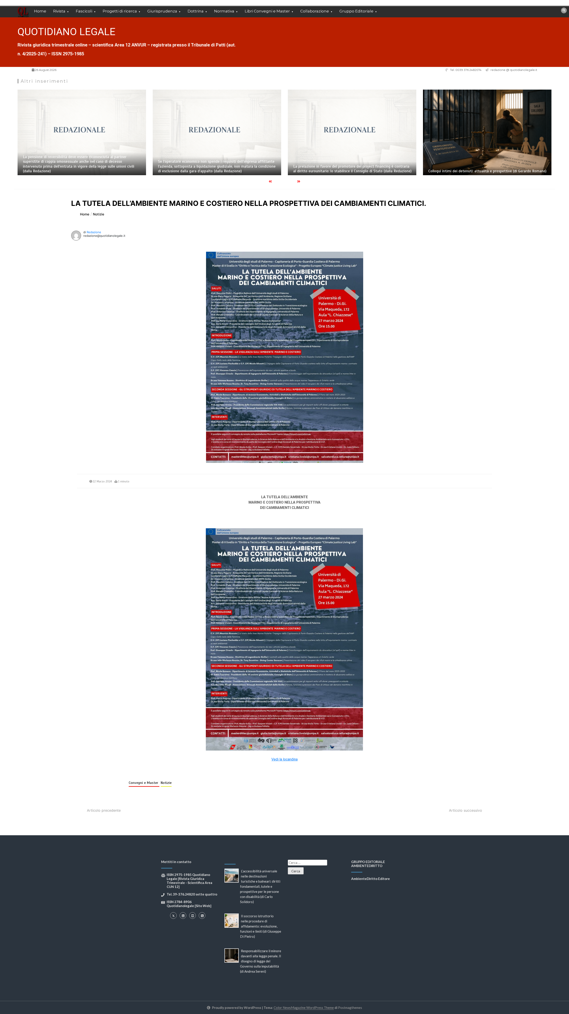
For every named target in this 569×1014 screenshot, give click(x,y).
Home (40, 11)
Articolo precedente (104, 810)
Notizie (166, 783)
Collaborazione (314, 11)
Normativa (224, 11)
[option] (82, 132)
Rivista (59, 11)
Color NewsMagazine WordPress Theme (304, 1008)
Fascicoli (84, 11)
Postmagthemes (350, 1008)
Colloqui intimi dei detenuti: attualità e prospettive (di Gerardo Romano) (487, 171)
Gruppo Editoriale (356, 11)
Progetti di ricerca (120, 11)
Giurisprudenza (162, 11)
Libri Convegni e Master (267, 11)
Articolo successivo (465, 810)
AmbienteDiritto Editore (370, 879)
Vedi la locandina (284, 759)
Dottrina (196, 11)
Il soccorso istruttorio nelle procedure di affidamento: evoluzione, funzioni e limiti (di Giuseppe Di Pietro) (260, 926)
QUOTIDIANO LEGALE (66, 32)
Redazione (94, 232)
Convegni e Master (144, 783)
